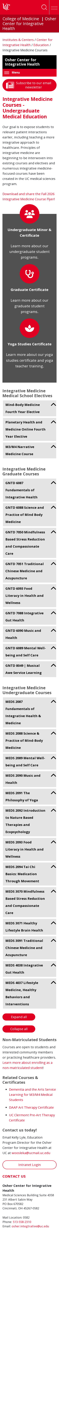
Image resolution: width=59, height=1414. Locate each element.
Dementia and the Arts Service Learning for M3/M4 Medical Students (32, 1094)
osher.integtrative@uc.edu (30, 1226)
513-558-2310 (22, 1222)
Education (41, 45)
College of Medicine (21, 18)
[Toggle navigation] (54, 7)
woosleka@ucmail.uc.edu (31, 1153)
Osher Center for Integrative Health (29, 23)
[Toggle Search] (44, 7)
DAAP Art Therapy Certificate (31, 1107)
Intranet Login (29, 1165)
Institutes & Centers (18, 40)
